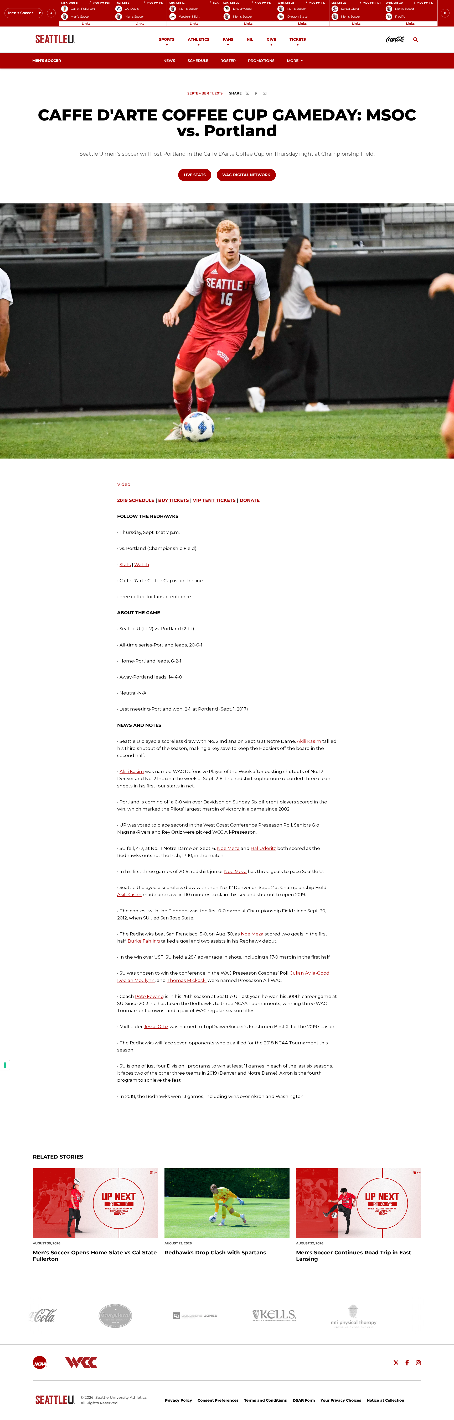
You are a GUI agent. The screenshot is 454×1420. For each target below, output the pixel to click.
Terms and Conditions (265, 1400)
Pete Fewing (149, 996)
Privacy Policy (178, 1400)
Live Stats (197, 174)
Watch (141, 564)
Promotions (261, 60)
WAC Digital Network (248, 174)
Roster (228, 60)
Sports (166, 39)
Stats (125, 564)
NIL (250, 39)
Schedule (198, 60)
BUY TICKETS (173, 500)
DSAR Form (304, 1400)
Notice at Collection (385, 1400)
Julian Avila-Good (309, 973)
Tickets (298, 39)
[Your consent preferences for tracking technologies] (5, 1065)
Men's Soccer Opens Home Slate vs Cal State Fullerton (95, 1255)
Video (123, 484)
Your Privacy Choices (341, 1400)
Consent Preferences (218, 1400)
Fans (228, 39)
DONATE (250, 500)
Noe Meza (228, 848)
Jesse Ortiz (156, 1026)
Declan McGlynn (136, 980)
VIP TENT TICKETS (214, 500)
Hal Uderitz (263, 848)
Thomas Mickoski (187, 980)
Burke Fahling (144, 941)
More (292, 60)
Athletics (198, 39)
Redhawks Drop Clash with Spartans (215, 1252)
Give (271, 39)
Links (86, 23)
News (169, 60)
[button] (51, 13)
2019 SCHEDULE (135, 500)
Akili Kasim (309, 741)
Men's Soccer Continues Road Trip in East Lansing (353, 1255)
